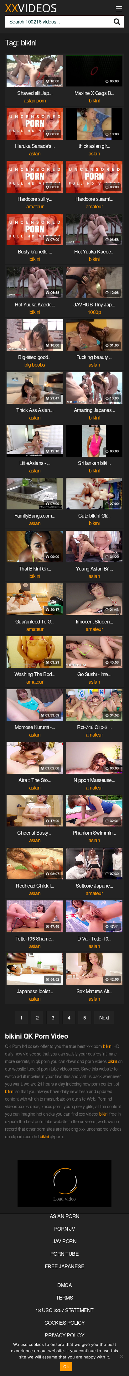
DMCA (64, 1285)
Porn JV (64, 1228)
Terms (64, 1297)
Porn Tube (64, 1253)
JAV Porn (64, 1241)
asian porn (35, 100)
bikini (94, 100)
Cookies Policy (64, 1322)
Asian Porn (65, 1216)
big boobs (34, 364)
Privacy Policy (64, 1335)
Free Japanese (65, 1266)
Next (104, 1017)
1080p (94, 311)
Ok (66, 1366)
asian (35, 153)
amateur (35, 206)
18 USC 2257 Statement (64, 1310)
